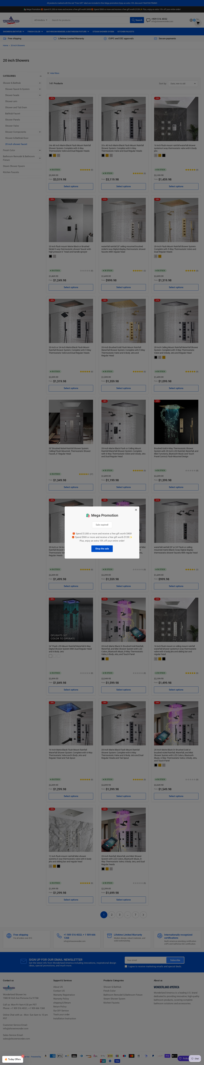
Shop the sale (102, 548)
